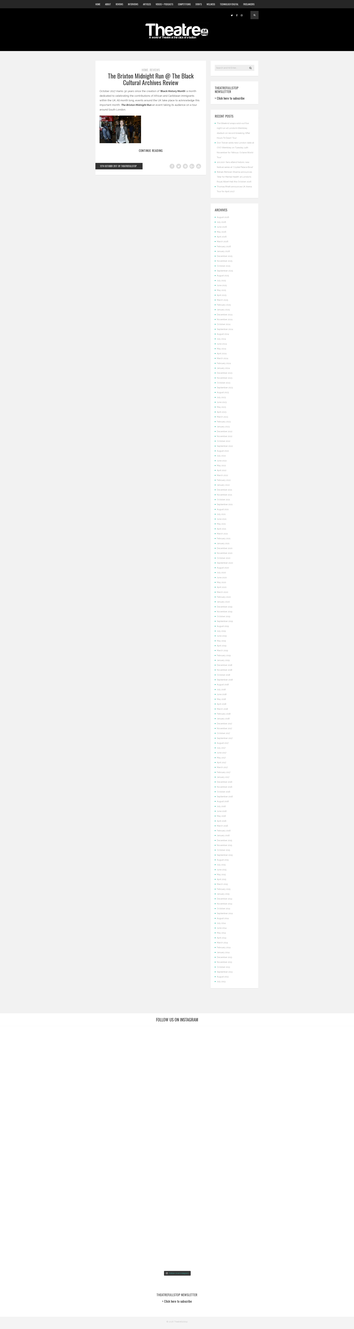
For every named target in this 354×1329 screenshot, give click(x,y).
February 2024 (224, 363)
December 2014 (224, 899)
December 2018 (224, 665)
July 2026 (221, 222)
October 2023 (223, 383)
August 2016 (223, 801)
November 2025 (224, 261)
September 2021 (225, 504)
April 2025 (221, 295)
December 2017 (224, 723)
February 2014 (224, 947)
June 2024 (222, 344)
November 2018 (224, 670)
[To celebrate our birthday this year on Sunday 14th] (28, 1227)
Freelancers (248, 4)
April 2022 (221, 470)
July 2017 (221, 748)
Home (97, 4)
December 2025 (224, 256)
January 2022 (223, 485)
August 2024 (223, 334)
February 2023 (224, 421)
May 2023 (221, 407)
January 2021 (223, 543)
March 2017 (222, 767)
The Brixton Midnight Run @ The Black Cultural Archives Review (151, 79)
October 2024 (223, 324)
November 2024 (224, 319)
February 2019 (224, 655)
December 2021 (224, 490)
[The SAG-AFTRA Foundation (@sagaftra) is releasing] (206, 1106)
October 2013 (223, 967)
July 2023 (221, 397)
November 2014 (224, 904)
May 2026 (221, 232)
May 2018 (221, 699)
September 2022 (225, 446)
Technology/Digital (229, 4)
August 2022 (223, 451)
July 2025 (221, 280)
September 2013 (225, 972)
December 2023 (224, 373)
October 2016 (223, 792)
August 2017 (223, 743)
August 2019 (223, 626)
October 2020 (223, 558)
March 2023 (222, 417)
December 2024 (224, 314)
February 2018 (224, 714)
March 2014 (222, 942)
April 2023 (221, 412)
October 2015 (223, 850)
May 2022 (221, 465)
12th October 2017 (108, 166)
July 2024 (221, 339)
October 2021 (223, 499)
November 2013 (224, 962)
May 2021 (221, 524)
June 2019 (222, 636)
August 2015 (223, 860)
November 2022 (224, 436)
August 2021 (223, 509)
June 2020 (222, 577)
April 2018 (221, 704)
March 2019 (222, 650)
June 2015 (221, 869)
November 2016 (224, 787)
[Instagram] (241, 15)
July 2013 (221, 981)
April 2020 (222, 587)
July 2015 (221, 864)
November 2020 (224, 553)
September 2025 (225, 271)
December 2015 (224, 840)
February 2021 (223, 538)
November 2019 (224, 611)
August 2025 (223, 275)
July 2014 (221, 923)
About (108, 4)
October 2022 (223, 441)
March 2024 (222, 358)
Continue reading (151, 150)
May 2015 (221, 874)
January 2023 (223, 426)
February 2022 (224, 480)
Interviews (133, 4)
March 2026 (222, 241)
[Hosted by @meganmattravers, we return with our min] (325, 1206)
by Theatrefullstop (127, 166)
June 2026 (222, 227)
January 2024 (223, 368)
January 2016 (223, 835)
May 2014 (221, 933)
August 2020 (223, 567)
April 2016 (221, 821)
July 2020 (221, 572)
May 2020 (221, 582)
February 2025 (224, 305)
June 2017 (221, 752)
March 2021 (222, 533)
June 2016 (222, 811)
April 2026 (222, 236)
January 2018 (223, 718)
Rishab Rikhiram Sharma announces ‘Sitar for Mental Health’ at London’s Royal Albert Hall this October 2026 (234, 177)
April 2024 (222, 353)
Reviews (119, 4)
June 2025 (222, 285)
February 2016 (224, 830)
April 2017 (221, 762)
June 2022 (222, 460)
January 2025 (223, 309)
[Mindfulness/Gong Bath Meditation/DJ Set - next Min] (28, 1046)
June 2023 (222, 402)
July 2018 (221, 689)
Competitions (184, 4)
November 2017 (224, 728)
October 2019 (223, 616)
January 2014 (223, 952)
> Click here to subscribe (229, 98)
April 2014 (221, 938)
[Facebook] (236, 15)
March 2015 (222, 884)
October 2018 (223, 675)
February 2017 (223, 772)
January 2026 (223, 251)
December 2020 (224, 548)
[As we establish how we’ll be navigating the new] (147, 1071)
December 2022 (224, 431)
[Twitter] (231, 15)
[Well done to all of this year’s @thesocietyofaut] (87, 1218)
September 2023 (225, 387)
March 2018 (222, 709)
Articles (147, 4)
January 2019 (223, 660)
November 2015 (224, 845)
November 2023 (224, 378)
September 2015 (225, 855)
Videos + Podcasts (164, 4)
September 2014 (225, 913)
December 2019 (224, 607)
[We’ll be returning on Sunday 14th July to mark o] (206, 1209)
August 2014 (223, 918)
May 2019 (221, 641)
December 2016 (224, 782)
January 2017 (223, 777)
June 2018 (222, 694)
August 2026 (223, 217)
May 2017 (221, 757)
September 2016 (225, 796)
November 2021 (224, 495)
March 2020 (222, 592)
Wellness (211, 4)
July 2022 (221, 455)
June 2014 (222, 928)
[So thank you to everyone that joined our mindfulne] (266, 1209)
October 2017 (223, 733)
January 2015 (223, 894)
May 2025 (221, 290)
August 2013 (223, 976)
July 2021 (221, 514)
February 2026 (224, 246)
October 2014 (223, 908)
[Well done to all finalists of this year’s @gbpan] (147, 1206)
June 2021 (221, 519)
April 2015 (221, 879)
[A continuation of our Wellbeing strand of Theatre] (87, 1048)
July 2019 (221, 631)
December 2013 (224, 957)
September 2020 (225, 563)
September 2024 (225, 329)
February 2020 (224, 597)
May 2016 (221, 816)
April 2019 (221, 645)
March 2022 (222, 475)
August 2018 (223, 684)
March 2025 (222, 300)
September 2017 (225, 738)
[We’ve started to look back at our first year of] (266, 1055)
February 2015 (223, 889)
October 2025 (223, 266)
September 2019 (225, 621)
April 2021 (221, 529)
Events (199, 4)
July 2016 (221, 806)
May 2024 (221, 348)
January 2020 (223, 602)
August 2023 (223, 392)
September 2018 (225, 680)
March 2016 (222, 826)
